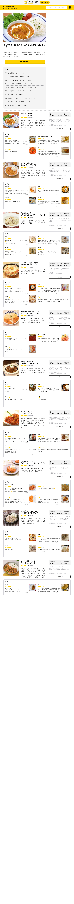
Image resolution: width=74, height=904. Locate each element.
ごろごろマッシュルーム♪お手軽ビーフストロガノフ (18, 101)
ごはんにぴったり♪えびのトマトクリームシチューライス (20, 98)
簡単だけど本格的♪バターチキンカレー (15, 73)
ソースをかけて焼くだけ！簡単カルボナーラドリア (18, 84)
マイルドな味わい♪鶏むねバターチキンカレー (17, 76)
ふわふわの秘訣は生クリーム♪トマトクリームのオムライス (20, 87)
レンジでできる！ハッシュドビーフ (14, 94)
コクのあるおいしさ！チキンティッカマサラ (16, 105)
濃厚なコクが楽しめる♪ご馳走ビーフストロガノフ (18, 91)
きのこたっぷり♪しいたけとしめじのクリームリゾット (19, 80)
